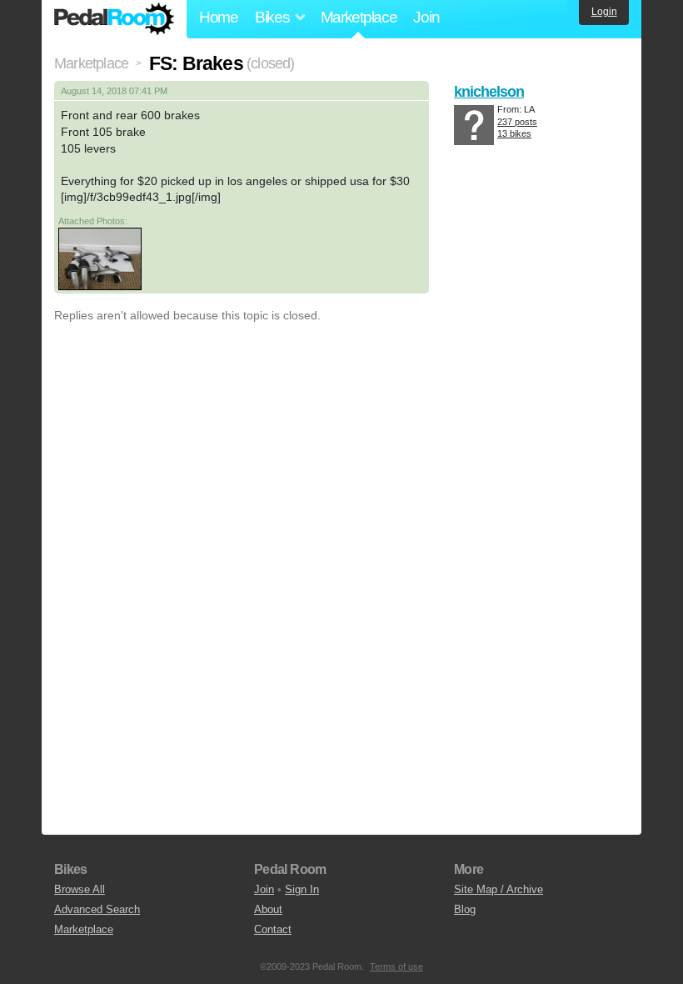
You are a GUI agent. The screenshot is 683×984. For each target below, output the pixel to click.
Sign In (302, 889)
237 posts (517, 122)
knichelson (489, 91)
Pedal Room (114, 19)
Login (604, 12)
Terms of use (396, 966)
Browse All (79, 889)
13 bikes (514, 133)
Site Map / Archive (498, 889)
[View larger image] (100, 259)
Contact (273, 929)
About (268, 909)
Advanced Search (97, 909)
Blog (465, 909)
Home (218, 17)
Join (426, 17)
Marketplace (359, 17)
